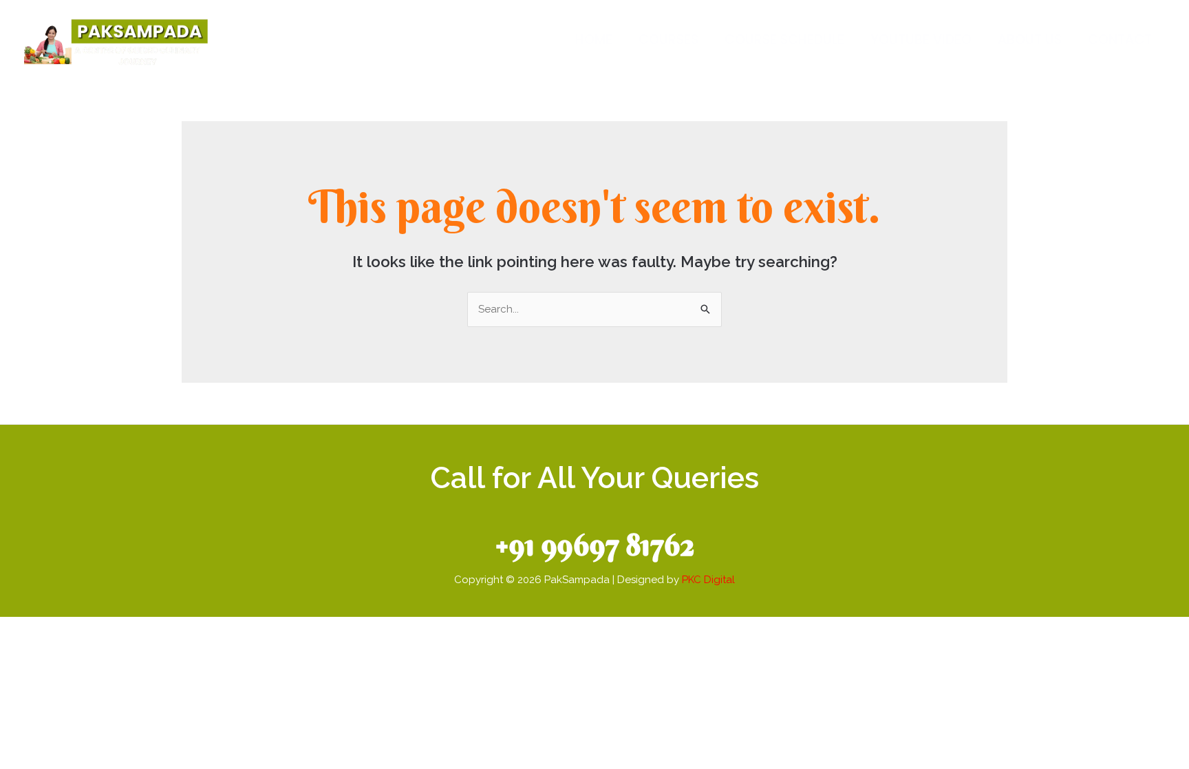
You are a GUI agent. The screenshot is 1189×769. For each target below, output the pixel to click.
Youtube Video (921, 39)
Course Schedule (784, 39)
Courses (668, 39)
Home (593, 39)
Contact (1120, 39)
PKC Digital (708, 579)
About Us (1030, 39)
